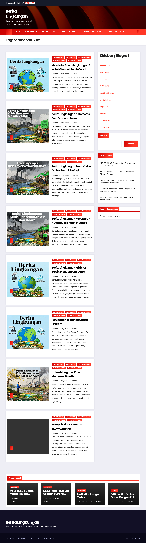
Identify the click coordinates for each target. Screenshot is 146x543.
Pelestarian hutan (115, 32)
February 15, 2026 (61, 74)
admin (75, 74)
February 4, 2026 (61, 433)
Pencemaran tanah (93, 32)
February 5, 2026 (61, 381)
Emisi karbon (31, 32)
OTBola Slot (105, 86)
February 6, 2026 (61, 329)
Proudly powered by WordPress (17, 538)
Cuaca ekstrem (49, 32)
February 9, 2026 (61, 227)
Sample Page (135, 538)
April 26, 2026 (118, 501)
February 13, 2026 (61, 123)
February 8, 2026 (61, 276)
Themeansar (49, 538)
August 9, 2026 (86, 501)
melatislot (14, 487)
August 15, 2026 (19, 498)
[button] (134, 32)
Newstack (39, 538)
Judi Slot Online (107, 93)
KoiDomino (104, 72)
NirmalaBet (105, 120)
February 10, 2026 (61, 175)
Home (17, 32)
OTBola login (105, 100)
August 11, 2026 (52, 498)
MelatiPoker (105, 66)
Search (103, 135)
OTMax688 (105, 127)
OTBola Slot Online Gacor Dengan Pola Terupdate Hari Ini (123, 497)
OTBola (103, 79)
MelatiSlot (104, 113)
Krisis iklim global (70, 32)
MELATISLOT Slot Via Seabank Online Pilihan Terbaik (56, 494)
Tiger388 (104, 107)
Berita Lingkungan (17, 13)
